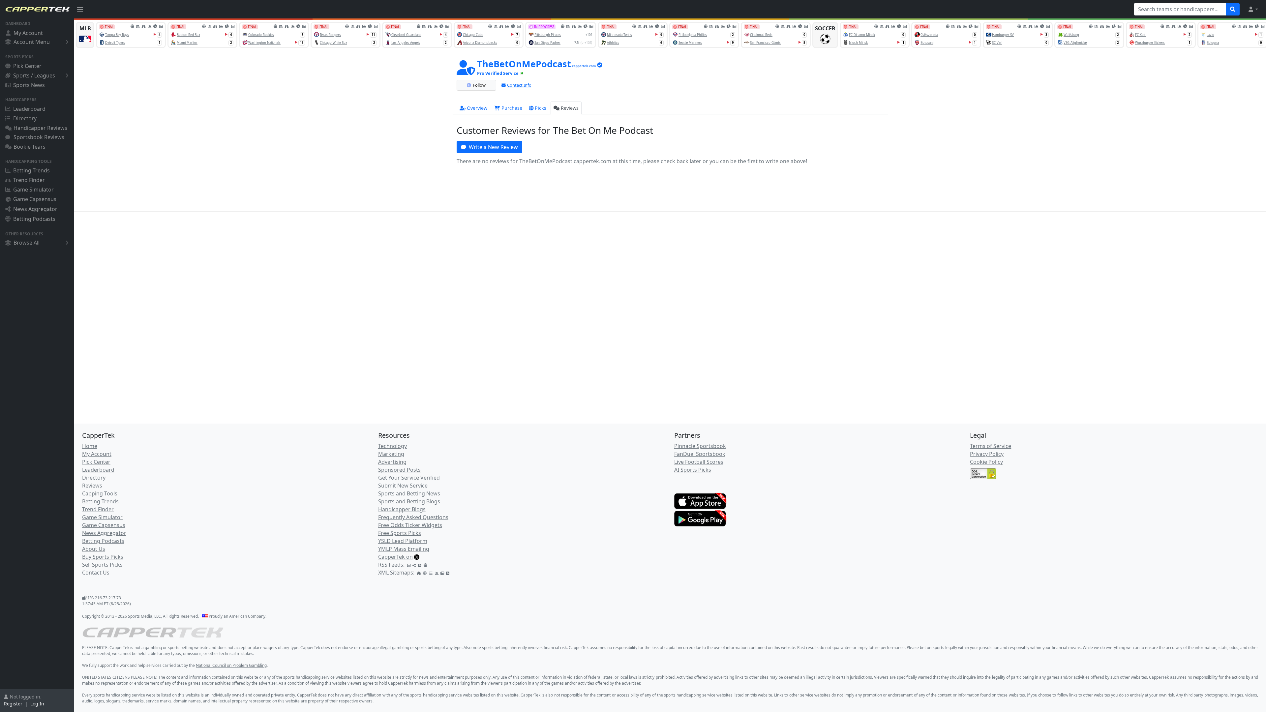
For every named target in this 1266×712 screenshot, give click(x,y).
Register (13, 703)
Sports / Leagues (34, 75)
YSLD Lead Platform (402, 541)
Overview (477, 108)
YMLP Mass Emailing (403, 548)
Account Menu (32, 41)
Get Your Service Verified (409, 477)
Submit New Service (403, 485)
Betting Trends (31, 170)
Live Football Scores (698, 461)
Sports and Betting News (409, 493)
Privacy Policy (987, 454)
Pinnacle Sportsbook (700, 446)
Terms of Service (990, 446)
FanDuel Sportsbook (699, 454)
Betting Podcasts (34, 218)
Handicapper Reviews (40, 128)
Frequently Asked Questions (413, 517)
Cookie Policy (986, 461)
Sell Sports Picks (102, 564)
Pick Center (27, 66)
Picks (540, 108)
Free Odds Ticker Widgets (410, 525)
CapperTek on (395, 556)
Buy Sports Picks (102, 556)
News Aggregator (35, 209)
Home (89, 446)
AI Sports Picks (692, 469)
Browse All (27, 242)
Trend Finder (29, 180)
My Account (28, 33)
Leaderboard (29, 108)
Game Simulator (33, 189)
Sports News (29, 85)
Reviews (570, 108)
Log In (37, 703)
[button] (1253, 9)
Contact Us (95, 572)
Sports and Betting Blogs (409, 501)
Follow (479, 85)
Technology (392, 446)
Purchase (511, 108)
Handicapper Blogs (402, 509)
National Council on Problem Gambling (231, 665)
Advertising (392, 461)
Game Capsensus (34, 199)
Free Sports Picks (399, 533)
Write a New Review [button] (493, 147)
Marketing (391, 454)
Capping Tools (99, 493)
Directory (25, 118)
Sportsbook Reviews (39, 137)
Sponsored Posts (399, 469)
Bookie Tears (29, 146)
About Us (93, 548)
